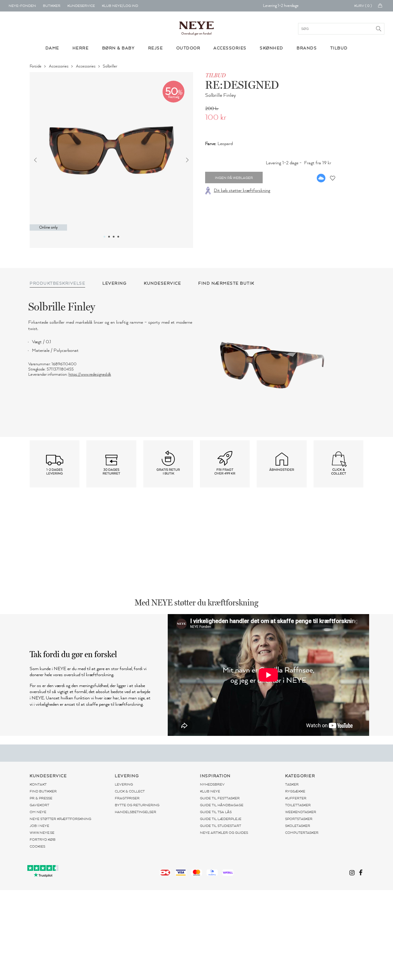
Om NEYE (38, 812)
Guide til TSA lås (216, 812)
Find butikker (43, 791)
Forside (36, 66)
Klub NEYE (210, 791)
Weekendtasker (300, 812)
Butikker (51, 6)
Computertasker (301, 833)
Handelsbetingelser (135, 812)
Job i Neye (39, 826)
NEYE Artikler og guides (224, 833)
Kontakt (38, 784)
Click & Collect (130, 791)
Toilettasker (298, 805)
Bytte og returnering (137, 805)
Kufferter (295, 798)
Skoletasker (297, 826)
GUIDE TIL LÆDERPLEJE (220, 819)
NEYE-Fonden (22, 6)
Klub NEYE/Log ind (120, 6)
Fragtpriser (127, 798)
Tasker (292, 784)
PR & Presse (41, 798)
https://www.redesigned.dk (89, 374)
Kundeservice (81, 6)
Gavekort (39, 805)
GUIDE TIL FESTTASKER (220, 798)
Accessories (59, 66)
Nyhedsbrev (212, 784)
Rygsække (295, 791)
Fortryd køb (43, 840)
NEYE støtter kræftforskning (60, 819)
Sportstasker (298, 819)
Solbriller (110, 66)
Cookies (37, 846)
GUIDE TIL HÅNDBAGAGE (221, 805)
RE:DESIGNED (242, 84)
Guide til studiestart (220, 826)
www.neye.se (42, 833)
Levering (124, 784)
